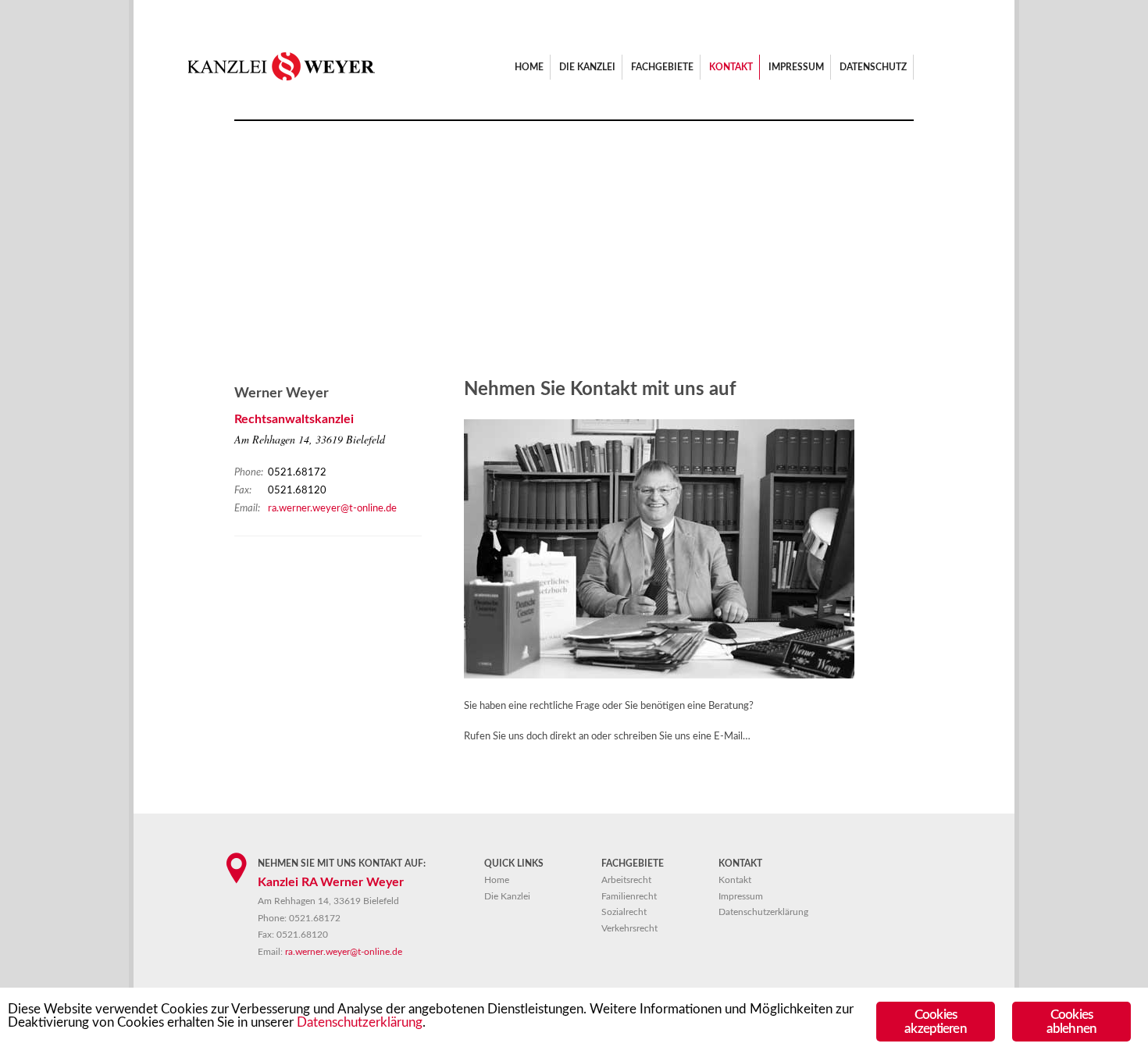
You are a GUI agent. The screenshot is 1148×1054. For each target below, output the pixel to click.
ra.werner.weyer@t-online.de (332, 509)
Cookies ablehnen (1071, 1021)
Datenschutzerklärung (359, 1022)
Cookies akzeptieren (935, 1021)
